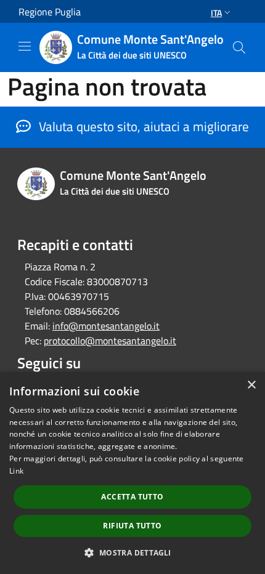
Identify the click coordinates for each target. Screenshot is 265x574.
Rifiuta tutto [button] (132, 525)
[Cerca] (239, 47)
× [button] (251, 385)
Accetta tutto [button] (132, 496)
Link (16, 471)
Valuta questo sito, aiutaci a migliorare (142, 126)
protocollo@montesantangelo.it (110, 340)
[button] (132, 552)
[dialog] (132, 473)
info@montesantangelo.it (106, 325)
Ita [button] (216, 12)
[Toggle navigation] (24, 46)
